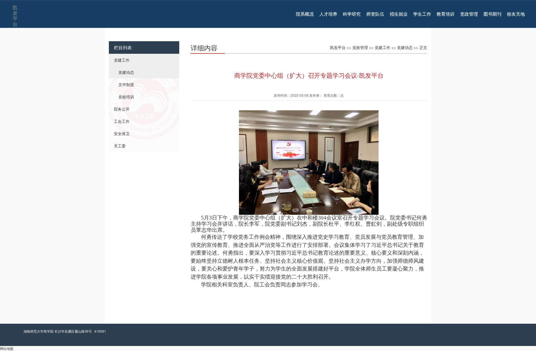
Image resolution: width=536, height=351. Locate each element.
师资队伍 (375, 14)
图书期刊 (492, 14)
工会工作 (122, 121)
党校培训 (126, 96)
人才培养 (328, 14)
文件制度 (126, 84)
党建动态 (126, 72)
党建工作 (122, 60)
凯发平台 (15, 8)
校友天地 (516, 14)
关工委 (120, 145)
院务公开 (122, 109)
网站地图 (6, 348)
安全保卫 (122, 133)
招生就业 (399, 14)
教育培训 (445, 14)
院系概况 (305, 14)
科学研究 (352, 14)
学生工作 (422, 14)
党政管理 (469, 14)
